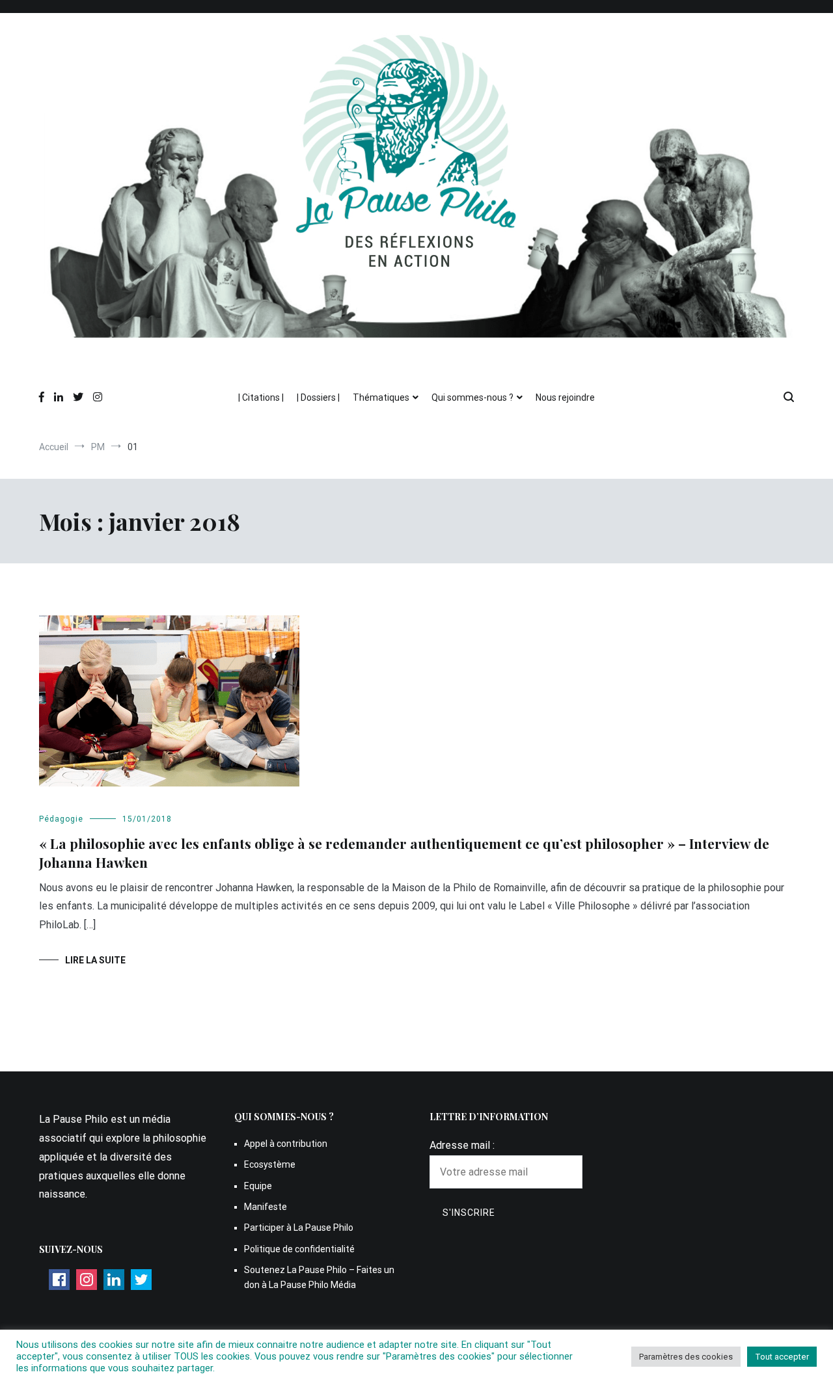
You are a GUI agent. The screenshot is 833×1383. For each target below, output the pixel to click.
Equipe (258, 1186)
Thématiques (381, 397)
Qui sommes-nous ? (472, 397)
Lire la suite (95, 960)
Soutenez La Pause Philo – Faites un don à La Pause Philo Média (319, 1277)
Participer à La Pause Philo (298, 1227)
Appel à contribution (285, 1143)
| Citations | (261, 397)
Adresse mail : (462, 1145)
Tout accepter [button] (782, 1357)
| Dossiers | (318, 397)
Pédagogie (61, 819)
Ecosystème (269, 1164)
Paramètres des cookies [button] (686, 1357)
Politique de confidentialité (299, 1249)
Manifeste (265, 1207)
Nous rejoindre (565, 397)
